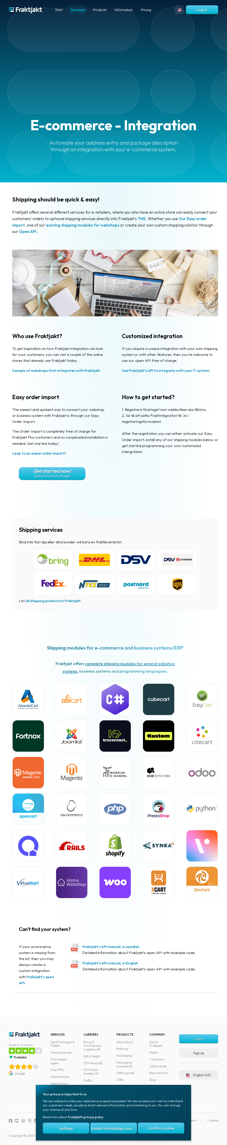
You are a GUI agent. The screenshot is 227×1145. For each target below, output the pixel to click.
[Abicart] (71, 699)
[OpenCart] (28, 809)
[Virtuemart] (28, 882)
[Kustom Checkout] (158, 736)
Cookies (212, 1120)
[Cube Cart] (158, 699)
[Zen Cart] (202, 882)
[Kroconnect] (115, 736)
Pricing (146, 10)
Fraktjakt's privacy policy (85, 1117)
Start (59, 10)
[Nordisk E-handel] (115, 772)
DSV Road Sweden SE (91, 1072)
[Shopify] (115, 845)
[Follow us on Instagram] (29, 1120)
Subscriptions (60, 1077)
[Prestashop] (158, 809)
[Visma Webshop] (71, 882)
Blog (152, 1080)
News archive (158, 1073)
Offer (120, 1080)
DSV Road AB (93, 1063)
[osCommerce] (71, 809)
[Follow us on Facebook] (10, 1120)
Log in (202, 10)
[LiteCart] (202, 736)
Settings (66, 1128)
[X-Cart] (158, 882)
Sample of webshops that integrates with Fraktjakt (56, 370)
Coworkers (156, 1059)
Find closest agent (59, 1061)
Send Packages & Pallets (62, 1044)
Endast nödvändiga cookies (114, 1128)
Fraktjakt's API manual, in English (110, 963)
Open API (27, 231)
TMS (142, 218)
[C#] (115, 699)
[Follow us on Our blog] (23, 1120)
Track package (61, 1052)
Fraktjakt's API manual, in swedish (110, 946)
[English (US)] (179, 9)
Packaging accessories (124, 1064)
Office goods (125, 1073)
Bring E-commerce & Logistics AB (92, 1046)
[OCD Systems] (158, 772)
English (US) (202, 1075)
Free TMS (57, 1070)
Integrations (59, 1084)
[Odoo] (202, 772)
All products (124, 1042)
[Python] (202, 809)
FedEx (88, 1080)
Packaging (124, 1056)
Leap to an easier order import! (39, 453)
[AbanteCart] (28, 699)
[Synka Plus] (158, 845)
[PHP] (115, 809)
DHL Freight (92, 1056)
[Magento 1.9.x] (28, 772)
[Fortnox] (28, 736)
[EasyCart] (202, 699)
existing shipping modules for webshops (82, 225)
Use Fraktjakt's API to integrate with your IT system (165, 370)
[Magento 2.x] (71, 772)
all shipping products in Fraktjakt (53, 600)
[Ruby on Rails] (71, 845)
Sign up (198, 1053)
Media (153, 1052)
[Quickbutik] (28, 845)
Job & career (158, 1066)
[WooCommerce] (115, 882)
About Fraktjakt (155, 1044)
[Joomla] (71, 736)
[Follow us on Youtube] (17, 1120)
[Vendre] (202, 845)
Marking (122, 1049)
